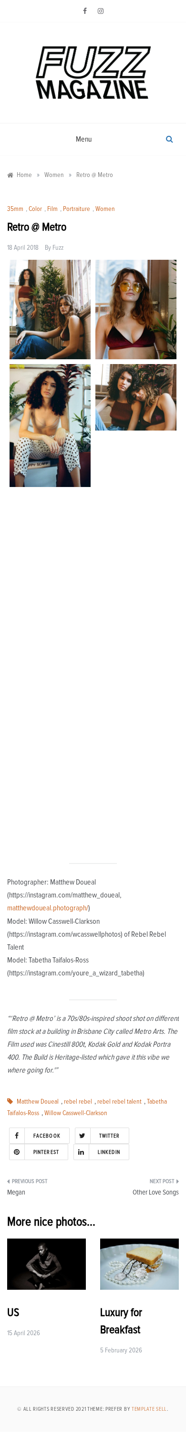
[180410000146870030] (50, 785)
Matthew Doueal (38, 1101)
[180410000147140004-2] (135, 310)
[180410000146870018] (135, 568)
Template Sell (149, 1409)
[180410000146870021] (135, 695)
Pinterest (46, 1152)
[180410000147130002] (135, 397)
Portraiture (76, 209)
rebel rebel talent (119, 1101)
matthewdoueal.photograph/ (47, 908)
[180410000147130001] (50, 310)
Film (52, 209)
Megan (16, 1192)
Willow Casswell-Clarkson (75, 1113)
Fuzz (57, 247)
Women (105, 209)
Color (35, 209)
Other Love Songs (156, 1192)
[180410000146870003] (50, 553)
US (13, 1312)
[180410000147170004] (135, 795)
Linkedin (109, 1152)
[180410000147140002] (50, 669)
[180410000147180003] (135, 468)
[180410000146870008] (50, 425)
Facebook (47, 1136)
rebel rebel (78, 1101)
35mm (15, 209)
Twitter (109, 1136)
